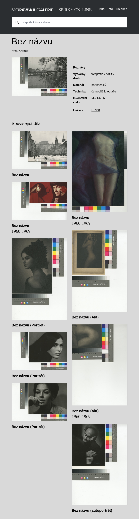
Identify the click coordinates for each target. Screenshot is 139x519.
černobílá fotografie (103, 91)
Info (110, 9)
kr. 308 (95, 110)
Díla (102, 9)
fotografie (97, 74)
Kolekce (121, 9)
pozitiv (110, 74)
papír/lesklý (98, 84)
